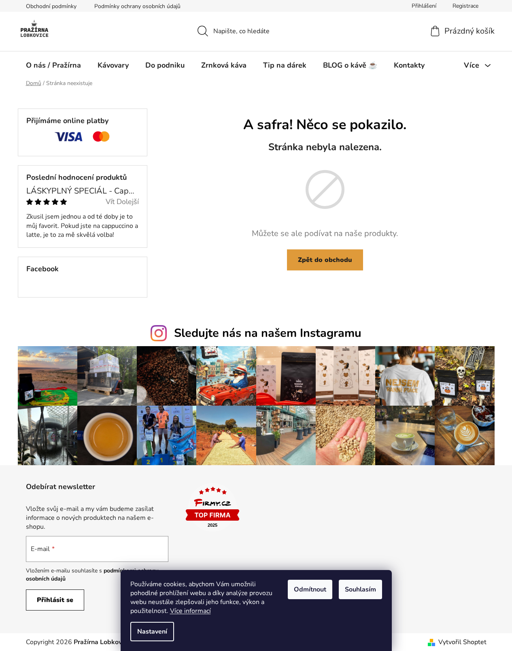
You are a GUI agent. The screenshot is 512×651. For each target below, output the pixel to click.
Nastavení (152, 631)
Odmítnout (310, 589)
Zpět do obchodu (325, 259)
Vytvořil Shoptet (462, 642)
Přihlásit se (55, 600)
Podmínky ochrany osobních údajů (137, 6)
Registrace (465, 6)
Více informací (190, 610)
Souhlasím (360, 589)
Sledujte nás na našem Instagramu (267, 333)
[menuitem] (53, 65)
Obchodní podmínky (51, 6)
